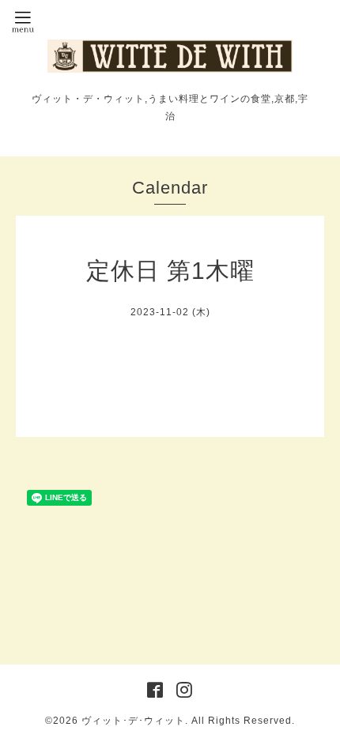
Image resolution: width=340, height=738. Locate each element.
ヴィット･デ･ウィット (133, 720)
